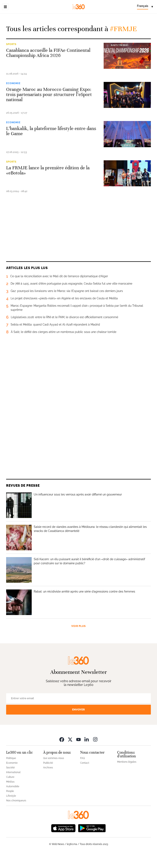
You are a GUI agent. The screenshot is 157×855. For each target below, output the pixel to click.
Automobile (12, 786)
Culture (10, 777)
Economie (13, 83)
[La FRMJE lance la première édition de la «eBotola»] (127, 173)
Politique (11, 758)
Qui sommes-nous (53, 758)
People (10, 791)
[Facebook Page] (61, 739)
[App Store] (63, 827)
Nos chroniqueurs (16, 800)
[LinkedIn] (86, 739)
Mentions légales (126, 761)
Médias (10, 781)
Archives (48, 767)
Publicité (48, 762)
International (13, 772)
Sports (11, 44)
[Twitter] (70, 739)
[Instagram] (95, 739)
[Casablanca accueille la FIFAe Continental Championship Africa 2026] (127, 56)
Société (10, 767)
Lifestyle (11, 795)
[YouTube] (78, 739)
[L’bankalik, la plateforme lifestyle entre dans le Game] (127, 134)
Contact (84, 762)
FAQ (82, 758)
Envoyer (78, 709)
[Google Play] (92, 827)
